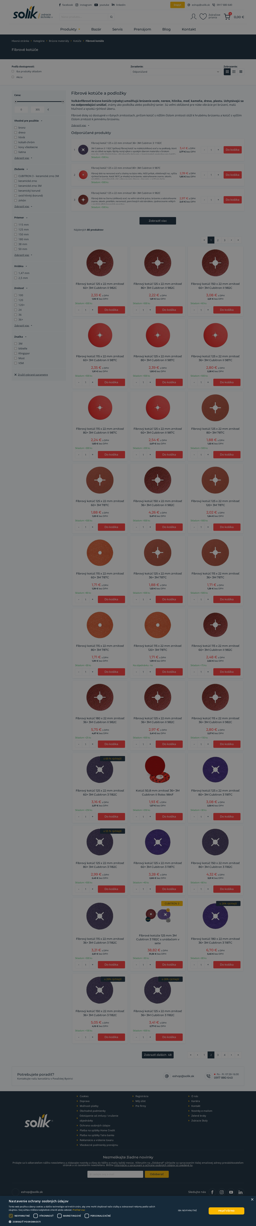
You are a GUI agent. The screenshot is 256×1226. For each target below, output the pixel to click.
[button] (86, 1221)
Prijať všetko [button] (226, 1210)
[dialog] (128, 1211)
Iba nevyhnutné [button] (187, 1210)
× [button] (252, 1199)
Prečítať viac (79, 1209)
